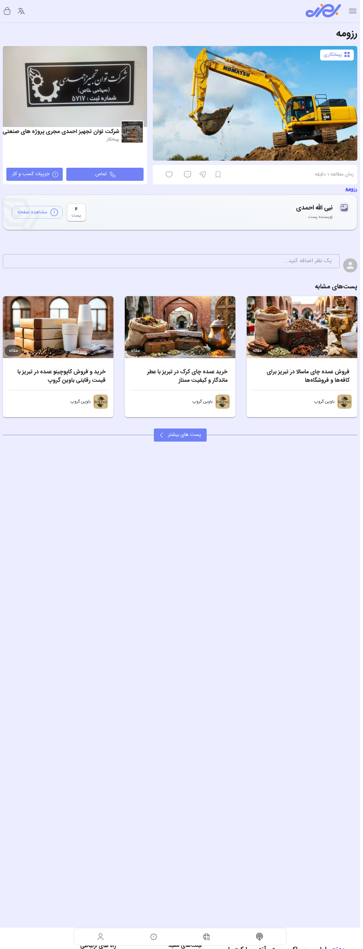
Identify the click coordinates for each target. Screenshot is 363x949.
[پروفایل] (100, 936)
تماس (101, 174)
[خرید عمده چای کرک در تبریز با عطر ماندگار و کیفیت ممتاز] (180, 327)
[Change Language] (21, 11)
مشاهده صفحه (32, 212)
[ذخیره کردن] (218, 174)
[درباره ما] (153, 936)
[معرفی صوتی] (259, 936)
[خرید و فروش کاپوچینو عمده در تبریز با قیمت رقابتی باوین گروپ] (58, 327)
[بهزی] (323, 11)
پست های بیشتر (184, 435)
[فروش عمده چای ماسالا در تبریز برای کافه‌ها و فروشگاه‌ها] (302, 327)
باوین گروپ (324, 401)
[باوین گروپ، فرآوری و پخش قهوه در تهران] (344, 402)
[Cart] (7, 11)
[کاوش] (206, 936)
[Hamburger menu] (352, 11)
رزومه (351, 189)
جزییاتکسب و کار (30, 174)
